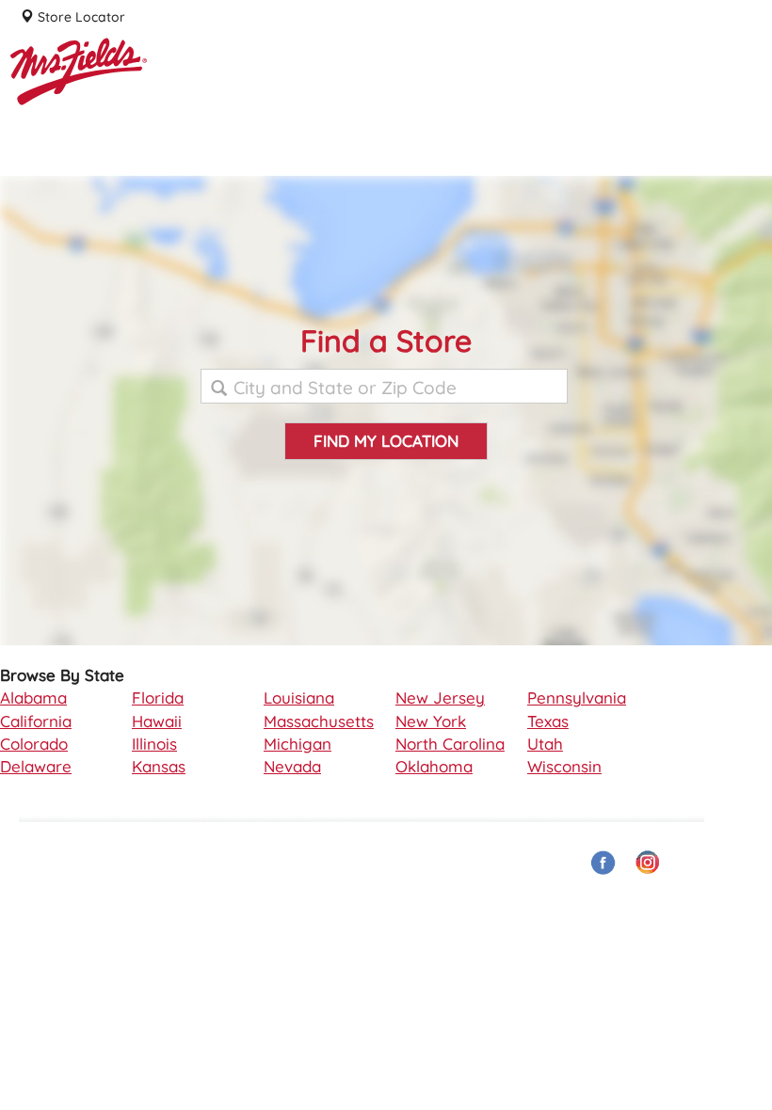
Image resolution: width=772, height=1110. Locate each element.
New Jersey (440, 697)
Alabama (33, 697)
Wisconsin (564, 766)
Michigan (297, 743)
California (36, 721)
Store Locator (79, 16)
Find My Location (386, 441)
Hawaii (157, 721)
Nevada (292, 766)
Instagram (648, 863)
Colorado (34, 743)
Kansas (158, 766)
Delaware (36, 766)
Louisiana (299, 697)
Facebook (603, 863)
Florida (158, 697)
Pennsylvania (576, 697)
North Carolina (450, 743)
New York (430, 721)
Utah (545, 743)
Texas (548, 721)
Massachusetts (319, 721)
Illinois (154, 743)
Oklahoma (434, 766)
